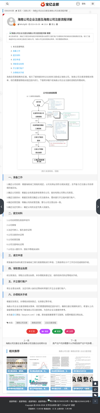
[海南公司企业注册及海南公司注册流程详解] (50, 126)
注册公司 (27, 10)
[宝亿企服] (50, 4)
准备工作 (16, 51)
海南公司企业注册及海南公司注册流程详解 (50, 10)
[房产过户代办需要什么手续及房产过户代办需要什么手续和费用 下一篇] (98, 206)
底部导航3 (33, 401)
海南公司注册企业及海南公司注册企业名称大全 (26, 343)
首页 (19, 10)
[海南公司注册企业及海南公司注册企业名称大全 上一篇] (2, 206)
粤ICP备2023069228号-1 (81, 401)
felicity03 (23, 24)
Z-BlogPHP (66, 405)
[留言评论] (95, 389)
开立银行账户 (18, 68)
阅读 (58, 331)
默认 (53, 24)
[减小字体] (50, 24)
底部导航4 (42, 401)
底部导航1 (13, 401)
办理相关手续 (18, 72)
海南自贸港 (36, 322)
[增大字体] (57, 24)
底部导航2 (23, 401)
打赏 (33, 331)
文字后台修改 (51, 405)
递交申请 (16, 59)
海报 (46, 331)
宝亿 (14, 314)
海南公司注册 (21, 322)
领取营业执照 (18, 64)
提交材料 (16, 55)
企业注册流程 (50, 322)
